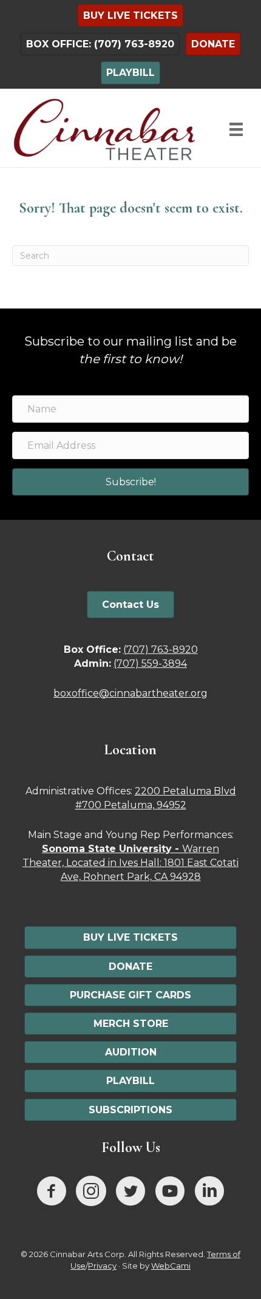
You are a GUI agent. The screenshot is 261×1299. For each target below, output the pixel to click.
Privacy (102, 1265)
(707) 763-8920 (160, 649)
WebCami (171, 1265)
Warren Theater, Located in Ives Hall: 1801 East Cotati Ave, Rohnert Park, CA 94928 (130, 862)
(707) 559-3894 (150, 663)
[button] (130, 482)
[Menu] (236, 129)
